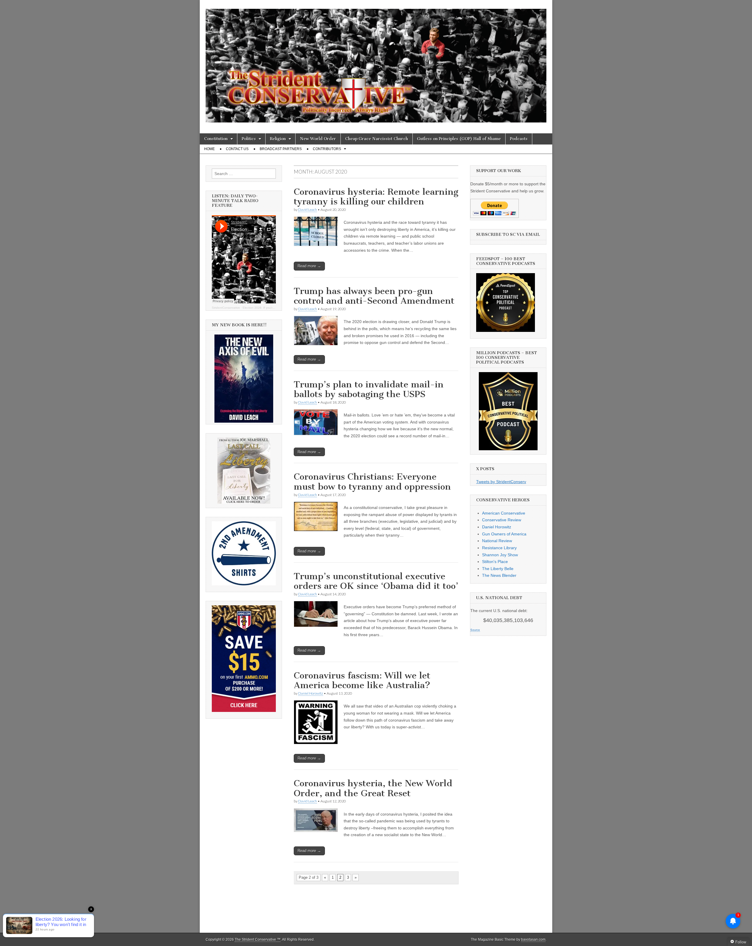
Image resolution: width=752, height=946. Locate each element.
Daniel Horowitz (310, 693)
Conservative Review (501, 519)
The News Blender (499, 575)
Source (475, 629)
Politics (249, 138)
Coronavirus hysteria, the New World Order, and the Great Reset (373, 788)
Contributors (327, 149)
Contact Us (237, 149)
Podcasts (519, 138)
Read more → (309, 266)
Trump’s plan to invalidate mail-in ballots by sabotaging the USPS (369, 389)
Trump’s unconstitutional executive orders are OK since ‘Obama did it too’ (376, 581)
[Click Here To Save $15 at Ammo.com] (244, 710)
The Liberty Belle (497, 568)
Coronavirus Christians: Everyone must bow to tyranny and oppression (372, 481)
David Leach (307, 209)
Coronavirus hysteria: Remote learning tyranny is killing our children (376, 196)
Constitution (216, 138)
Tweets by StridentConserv (501, 481)
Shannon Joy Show (500, 554)
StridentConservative (226, 307)
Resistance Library (499, 547)
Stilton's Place (495, 561)
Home (209, 149)
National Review (497, 540)
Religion (278, 138)
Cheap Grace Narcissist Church (376, 138)
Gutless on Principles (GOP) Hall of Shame (459, 138)
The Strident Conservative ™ (258, 939)
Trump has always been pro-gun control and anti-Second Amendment (374, 296)
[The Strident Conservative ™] (376, 62)
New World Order (318, 138)
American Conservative (503, 513)
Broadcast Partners (281, 149)
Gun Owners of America (504, 534)
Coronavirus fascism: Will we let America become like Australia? (362, 680)
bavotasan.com (533, 939)
